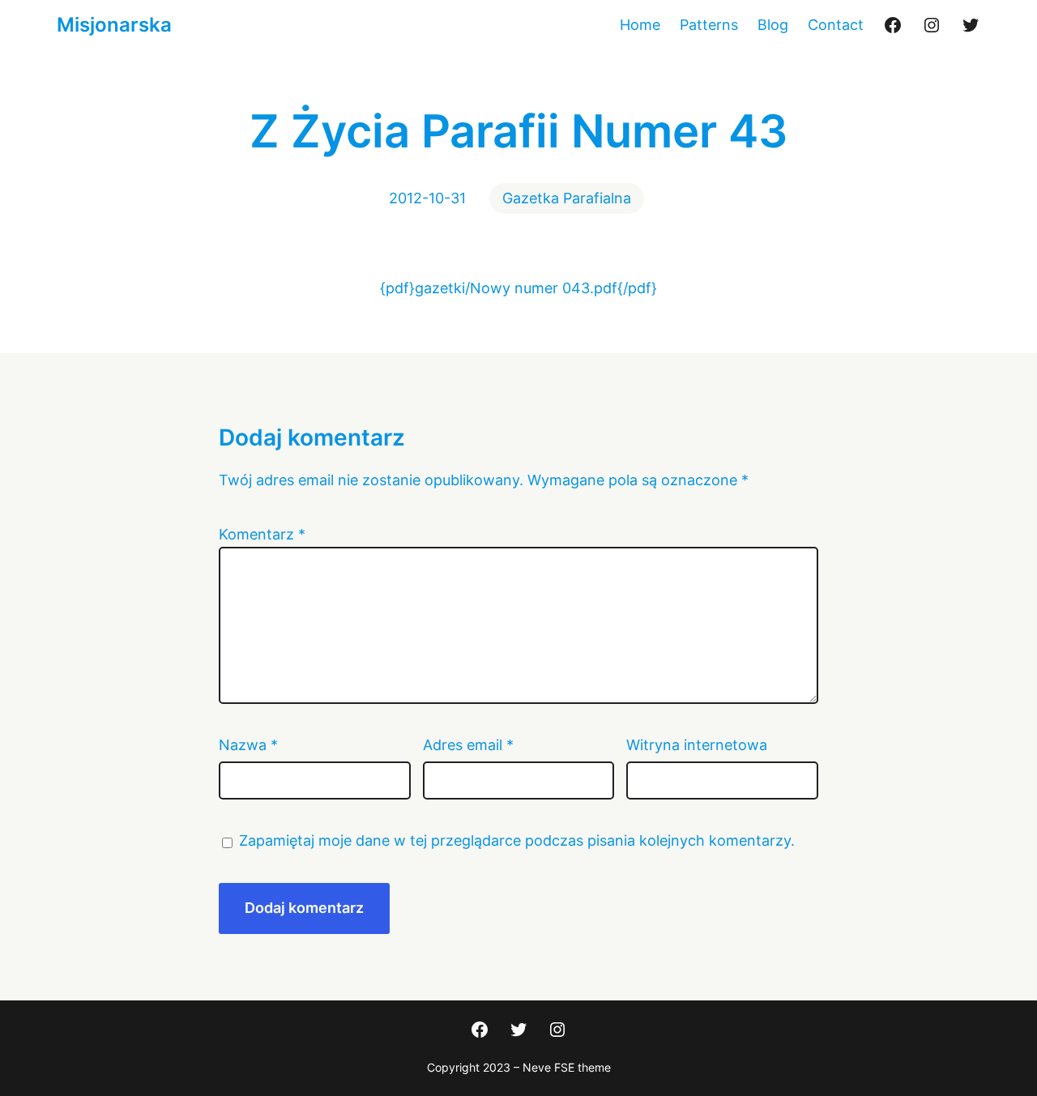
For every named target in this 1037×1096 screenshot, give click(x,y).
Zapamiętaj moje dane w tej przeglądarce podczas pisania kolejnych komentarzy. (517, 840)
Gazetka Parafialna (566, 198)
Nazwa (248, 744)
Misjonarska (114, 24)
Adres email (468, 744)
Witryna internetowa (696, 744)
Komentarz (262, 534)
